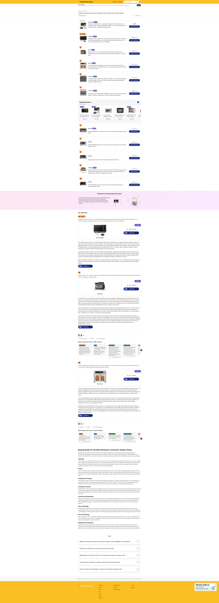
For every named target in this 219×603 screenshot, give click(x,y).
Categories (120, 1)
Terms (100, 595)
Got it (139, 5)
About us (115, 1)
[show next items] (138, 102)
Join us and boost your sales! (202, 588)
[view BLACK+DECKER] (131, 110)
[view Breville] (83, 130)
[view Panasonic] (83, 25)
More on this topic (115, 357)
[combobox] (132, 2)
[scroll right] (141, 350)
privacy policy (127, 5)
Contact (100, 589)
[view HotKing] (83, 170)
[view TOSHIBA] (83, 39)
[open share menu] (134, 15)
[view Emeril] (83, 65)
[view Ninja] (83, 52)
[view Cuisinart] (83, 79)
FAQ (99, 591)
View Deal (85, 119)
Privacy (100, 593)
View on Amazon (134, 26)
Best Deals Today (117, 589)
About (100, 587)
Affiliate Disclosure (82, 15)
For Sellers (116, 587)
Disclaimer (101, 597)
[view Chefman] (84, 110)
